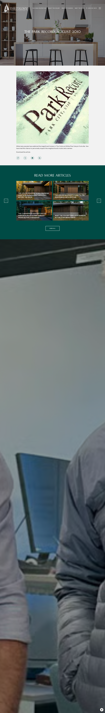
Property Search (67, 8)
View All (52, 228)
